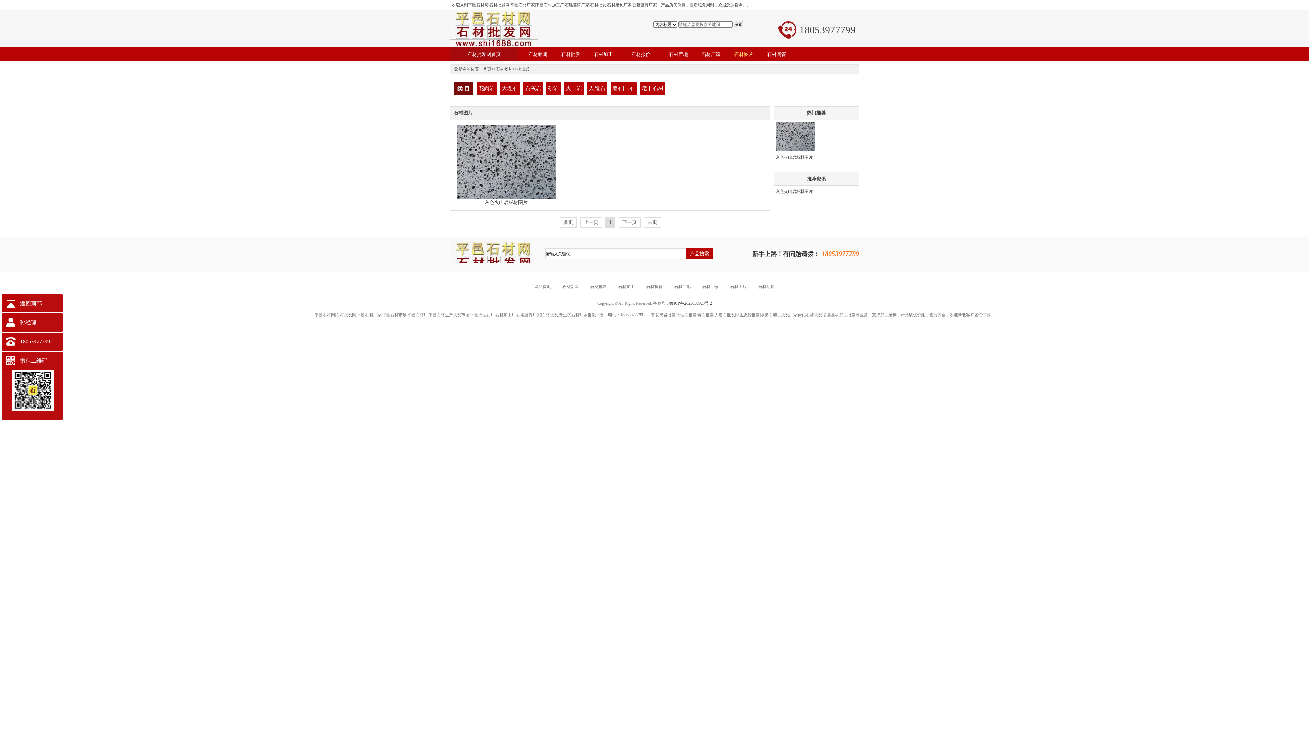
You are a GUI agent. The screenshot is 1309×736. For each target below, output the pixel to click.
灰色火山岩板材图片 (506, 202)
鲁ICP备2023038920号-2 (690, 303)
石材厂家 (710, 286)
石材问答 (766, 286)
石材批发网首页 (484, 54)
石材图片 (504, 69)
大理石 (510, 88)
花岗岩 (487, 88)
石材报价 (654, 286)
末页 (652, 222)
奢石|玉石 (623, 88)
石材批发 (598, 286)
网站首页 (543, 286)
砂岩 (553, 88)
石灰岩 (533, 88)
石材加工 (626, 286)
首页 (487, 69)
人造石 (597, 88)
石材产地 (682, 286)
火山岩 (523, 69)
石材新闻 (570, 286)
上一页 (591, 222)
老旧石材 (653, 88)
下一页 (629, 222)
